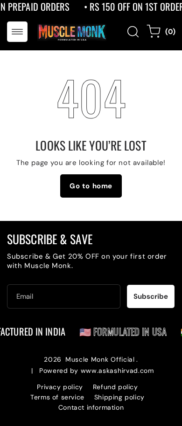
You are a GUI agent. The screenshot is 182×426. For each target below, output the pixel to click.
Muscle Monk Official (100, 359)
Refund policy (115, 387)
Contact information (91, 407)
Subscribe (150, 296)
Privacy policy (60, 387)
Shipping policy (119, 397)
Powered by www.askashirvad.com (96, 370)
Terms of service (57, 397)
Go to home (91, 186)
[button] (17, 31)
